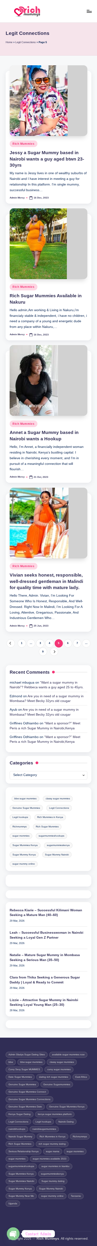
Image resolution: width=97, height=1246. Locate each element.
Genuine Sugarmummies (56, 1084)
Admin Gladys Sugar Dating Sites (26, 1054)
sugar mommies (20, 835)
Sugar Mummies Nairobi (21, 1181)
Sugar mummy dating (53, 1181)
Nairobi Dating (66, 1121)
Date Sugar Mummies (20, 1077)
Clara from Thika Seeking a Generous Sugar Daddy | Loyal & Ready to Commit (45, 980)
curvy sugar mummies (59, 1069)
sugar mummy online (23, 863)
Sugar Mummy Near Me (21, 1196)
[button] (11, 643)
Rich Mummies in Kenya (50, 817)
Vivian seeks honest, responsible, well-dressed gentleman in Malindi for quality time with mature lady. (46, 581)
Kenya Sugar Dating (19, 1114)
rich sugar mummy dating (52, 1144)
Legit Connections (25, 42)
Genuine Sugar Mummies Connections (29, 1099)
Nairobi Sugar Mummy (20, 1136)
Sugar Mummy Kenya (24, 854)
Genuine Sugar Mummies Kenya (67, 1106)
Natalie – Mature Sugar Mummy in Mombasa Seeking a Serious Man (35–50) (45, 957)
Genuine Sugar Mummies (26, 808)
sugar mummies (16, 1158)
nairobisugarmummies (44, 1129)
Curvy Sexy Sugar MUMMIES (24, 1069)
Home (9, 42)
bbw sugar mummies (25, 798)
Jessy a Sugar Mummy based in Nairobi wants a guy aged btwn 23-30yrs (47, 159)
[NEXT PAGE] (54, 652)
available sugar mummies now (68, 1054)
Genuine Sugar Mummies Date (25, 1106)
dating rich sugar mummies (53, 1077)
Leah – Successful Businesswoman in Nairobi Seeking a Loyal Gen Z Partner (46, 935)
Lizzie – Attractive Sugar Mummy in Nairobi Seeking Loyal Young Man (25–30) (44, 1002)
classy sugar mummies (58, 798)
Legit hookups (20, 817)
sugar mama (52, 1151)
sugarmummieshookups (51, 835)
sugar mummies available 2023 (49, 1158)
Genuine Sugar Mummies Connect (27, 1091)
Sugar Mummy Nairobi (57, 854)
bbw (10, 1062)
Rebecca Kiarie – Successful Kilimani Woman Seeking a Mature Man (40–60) (46, 912)
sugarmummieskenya (58, 845)
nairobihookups (16, 1129)
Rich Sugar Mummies (47, 826)
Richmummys (19, 826)
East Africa (81, 1077)
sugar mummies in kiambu (55, 1166)
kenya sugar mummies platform (55, 1114)
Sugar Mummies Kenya (25, 845)
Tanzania (76, 1196)
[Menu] (89, 11)
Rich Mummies (23, 143)
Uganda (12, 1203)
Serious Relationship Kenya (23, 1151)
